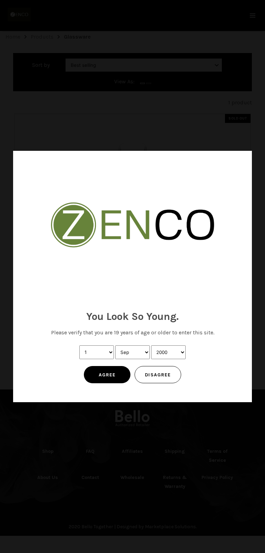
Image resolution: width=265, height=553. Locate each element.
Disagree (158, 375)
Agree (107, 375)
